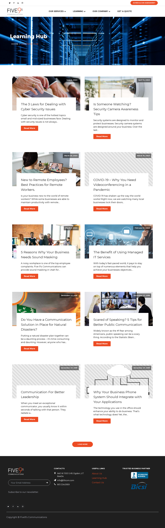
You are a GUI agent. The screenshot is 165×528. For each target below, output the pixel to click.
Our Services (56, 11)
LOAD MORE (82, 444)
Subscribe (47, 482)
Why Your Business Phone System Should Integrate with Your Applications (117, 397)
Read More (29, 128)
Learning (78, 11)
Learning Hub (99, 478)
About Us (97, 473)
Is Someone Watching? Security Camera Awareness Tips (115, 109)
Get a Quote (124, 11)
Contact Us (98, 482)
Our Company (100, 11)
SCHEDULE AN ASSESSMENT (144, 3)
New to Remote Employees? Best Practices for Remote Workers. (44, 185)
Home (14, 44)
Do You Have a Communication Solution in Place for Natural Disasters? (46, 324)
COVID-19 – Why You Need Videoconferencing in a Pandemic (114, 185)
